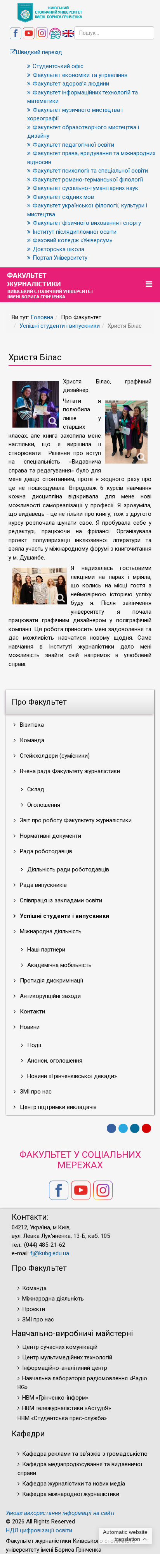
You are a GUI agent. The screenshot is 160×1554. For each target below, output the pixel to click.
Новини (29, 1026)
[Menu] (150, 284)
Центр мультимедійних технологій (67, 1357)
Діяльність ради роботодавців (67, 869)
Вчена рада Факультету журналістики (69, 771)
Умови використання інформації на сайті (60, 1513)
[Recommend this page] (146, 1128)
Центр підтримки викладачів (57, 1107)
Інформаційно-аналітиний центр (64, 1367)
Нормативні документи (49, 835)
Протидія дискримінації (50, 980)
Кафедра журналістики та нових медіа (73, 1483)
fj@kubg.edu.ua (49, 1253)
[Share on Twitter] (123, 1128)
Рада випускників (42, 884)
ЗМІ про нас (35, 1091)
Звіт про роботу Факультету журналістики (75, 820)
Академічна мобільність (59, 965)
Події (33, 1045)
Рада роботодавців (45, 851)
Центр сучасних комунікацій (59, 1346)
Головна (42, 317)
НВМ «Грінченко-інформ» (55, 1397)
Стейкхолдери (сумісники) (54, 755)
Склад (35, 789)
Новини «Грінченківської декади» (71, 1076)
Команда (31, 740)
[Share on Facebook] (111, 1128)
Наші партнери (45, 949)
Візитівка (31, 724)
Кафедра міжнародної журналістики (70, 1494)
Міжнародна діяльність (50, 931)
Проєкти (33, 1309)
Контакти (31, 1011)
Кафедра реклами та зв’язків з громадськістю (85, 1453)
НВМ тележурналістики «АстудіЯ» (66, 1408)
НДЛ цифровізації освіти (39, 1530)
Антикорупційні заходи (49, 996)
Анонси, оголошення (54, 1060)
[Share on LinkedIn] (134, 1128)
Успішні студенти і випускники (59, 325)
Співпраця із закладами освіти (60, 900)
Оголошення (43, 804)
